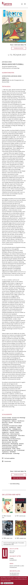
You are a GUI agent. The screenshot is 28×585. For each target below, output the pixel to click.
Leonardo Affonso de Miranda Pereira (11, 438)
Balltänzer (14, 421)
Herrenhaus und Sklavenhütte (9, 435)
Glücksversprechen (15, 434)
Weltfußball (12, 451)
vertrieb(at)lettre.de (14, 575)
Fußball (19, 427)
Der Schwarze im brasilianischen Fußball (12, 425)
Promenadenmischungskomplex (10, 447)
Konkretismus (5, 437)
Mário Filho (14, 442)
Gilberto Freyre (5, 434)
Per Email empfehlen (8, 458)
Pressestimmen (13, 567)
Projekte (11, 558)
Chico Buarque (17, 422)
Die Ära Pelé (5, 427)
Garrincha (12, 432)
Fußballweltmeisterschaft (16, 430)
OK (2, 583)
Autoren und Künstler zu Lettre (17, 565)
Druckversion (6, 461)
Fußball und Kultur (6, 429)
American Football (6, 417)
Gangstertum (5, 432)
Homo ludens (21, 435)
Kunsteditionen (13, 560)
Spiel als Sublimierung (7, 450)
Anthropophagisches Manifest (9, 419)
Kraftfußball (13, 437)
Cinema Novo (5, 424)
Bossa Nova (5, 422)
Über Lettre (12, 551)
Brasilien (11, 422)
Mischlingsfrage (14, 443)
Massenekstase (6, 443)
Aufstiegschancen (6, 421)
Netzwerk (12, 552)
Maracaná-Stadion (13, 440)
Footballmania (12, 427)
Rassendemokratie (6, 448)
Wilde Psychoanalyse (7, 453)
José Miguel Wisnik (7, 62)
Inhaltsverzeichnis (18, 48)
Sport (15, 450)
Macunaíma (5, 440)
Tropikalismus (5, 451)
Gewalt (17, 432)
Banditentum (21, 421)
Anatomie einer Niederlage (18, 417)
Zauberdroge (16, 453)
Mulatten (21, 443)
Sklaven (18, 448)
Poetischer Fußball (17, 445)
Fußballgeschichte (16, 429)
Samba (14, 448)
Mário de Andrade (6, 442)
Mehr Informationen (8, 583)
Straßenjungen (21, 450)
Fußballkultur (5, 430)
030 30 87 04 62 (15, 573)
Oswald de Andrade (7, 445)
